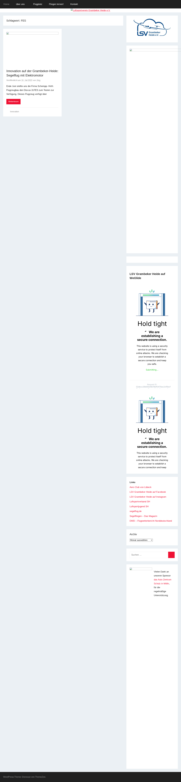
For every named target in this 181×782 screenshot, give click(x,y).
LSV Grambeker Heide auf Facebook (148, 492)
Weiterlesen (13, 101)
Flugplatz (37, 4)
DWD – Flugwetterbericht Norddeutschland (151, 521)
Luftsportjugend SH (139, 506)
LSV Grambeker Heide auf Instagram (148, 497)
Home (6, 4)
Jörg (38, 80)
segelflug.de (136, 511)
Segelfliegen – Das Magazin (143, 516)
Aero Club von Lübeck (140, 487)
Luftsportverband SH (140, 501)
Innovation (14, 111)
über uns (20, 4)
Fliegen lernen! (56, 4)
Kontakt (74, 4)
